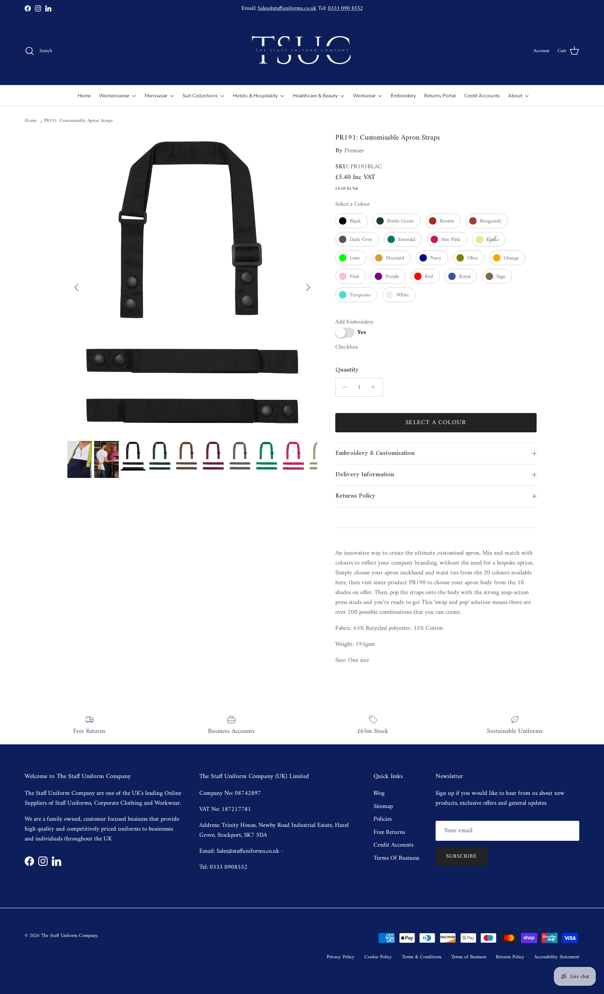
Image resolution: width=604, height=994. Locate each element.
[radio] (351, 220)
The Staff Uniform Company (69, 936)
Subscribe (461, 856)
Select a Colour (352, 204)
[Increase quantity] (375, 387)
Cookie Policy (378, 957)
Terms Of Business (396, 858)
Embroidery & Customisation (375, 453)
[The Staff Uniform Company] (302, 51)
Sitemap (383, 806)
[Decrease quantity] (343, 387)
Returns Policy (355, 496)
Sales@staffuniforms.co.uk (287, 8)
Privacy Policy (341, 957)
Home (31, 121)
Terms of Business (468, 957)
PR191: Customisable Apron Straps (78, 121)
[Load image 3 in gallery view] (192, 283)
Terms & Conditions (421, 957)
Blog (379, 793)
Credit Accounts (393, 845)
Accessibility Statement (556, 957)
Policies (382, 819)
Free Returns (389, 832)
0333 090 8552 (345, 8)
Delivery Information (364, 474)
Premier (354, 150)
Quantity (347, 370)
